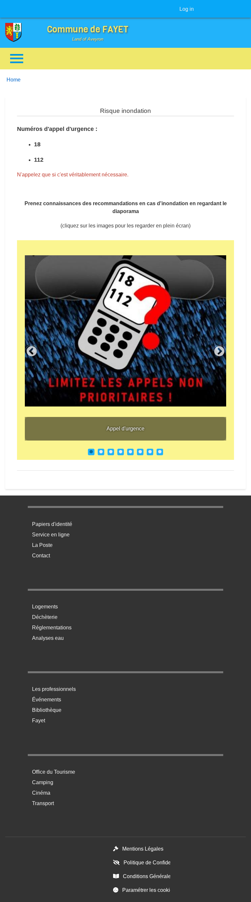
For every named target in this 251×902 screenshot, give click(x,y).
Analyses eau (48, 638)
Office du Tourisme (53, 772)
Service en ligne (51, 534)
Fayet (38, 720)
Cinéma (41, 793)
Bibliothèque (46, 710)
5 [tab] (130, 452)
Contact (41, 555)
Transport (43, 803)
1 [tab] (91, 452)
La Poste (42, 545)
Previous (32, 352)
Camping (42, 782)
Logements (45, 606)
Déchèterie (45, 617)
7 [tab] (150, 452)
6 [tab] (140, 452)
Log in (186, 9)
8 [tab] (160, 452)
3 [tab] (111, 452)
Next (219, 352)
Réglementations (52, 627)
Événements (46, 699)
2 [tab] (101, 452)
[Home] (18, 32)
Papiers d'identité (52, 524)
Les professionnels (54, 689)
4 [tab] (120, 452)
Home (14, 79)
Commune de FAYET (87, 29)
